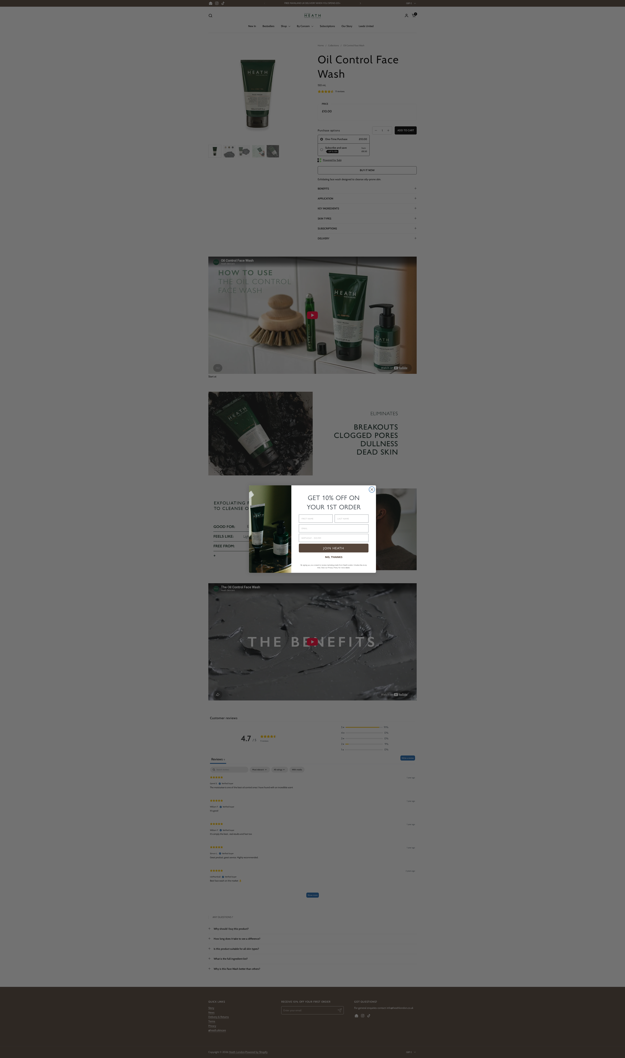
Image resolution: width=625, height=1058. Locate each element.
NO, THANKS (333, 557)
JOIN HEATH (333, 548)
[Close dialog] (372, 489)
